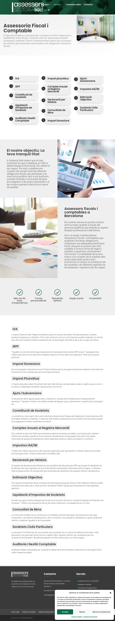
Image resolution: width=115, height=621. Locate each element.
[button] (110, 593)
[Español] (49, 12)
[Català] (45, 10)
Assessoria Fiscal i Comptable (88, 581)
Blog (37, 10)
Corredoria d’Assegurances (87, 588)
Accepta (65, 612)
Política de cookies (29, 612)
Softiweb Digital (27, 618)
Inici (36, 5)
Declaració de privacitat (90, 617)
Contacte (88, 5)
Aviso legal (15, 612)
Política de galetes (76, 617)
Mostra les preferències (101, 612)
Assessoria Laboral (84, 584)
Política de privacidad (46, 612)
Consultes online (73, 5)
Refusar (82, 612)
